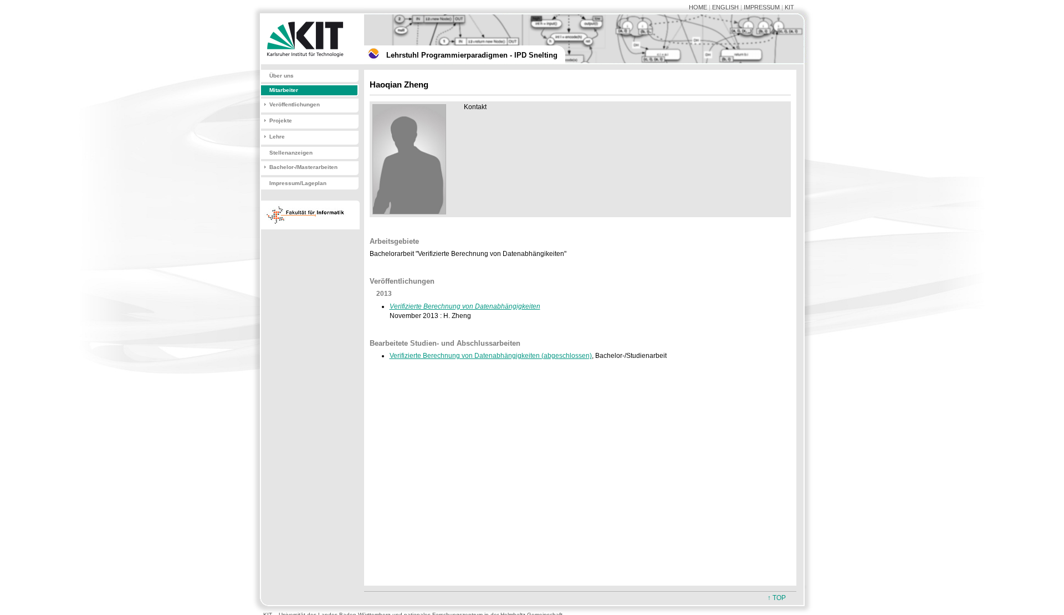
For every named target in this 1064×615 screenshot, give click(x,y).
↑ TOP (777, 597)
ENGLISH (725, 7)
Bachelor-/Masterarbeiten (303, 167)
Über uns (281, 76)
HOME (698, 7)
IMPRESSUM (762, 7)
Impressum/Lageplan (297, 183)
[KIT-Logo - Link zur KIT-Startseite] (307, 62)
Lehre (277, 137)
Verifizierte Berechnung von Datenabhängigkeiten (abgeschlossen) (491, 356)
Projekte (280, 120)
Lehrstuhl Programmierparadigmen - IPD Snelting (471, 55)
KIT (789, 7)
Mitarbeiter (283, 90)
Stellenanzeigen (291, 153)
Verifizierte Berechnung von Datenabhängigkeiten (465, 306)
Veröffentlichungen (294, 104)
